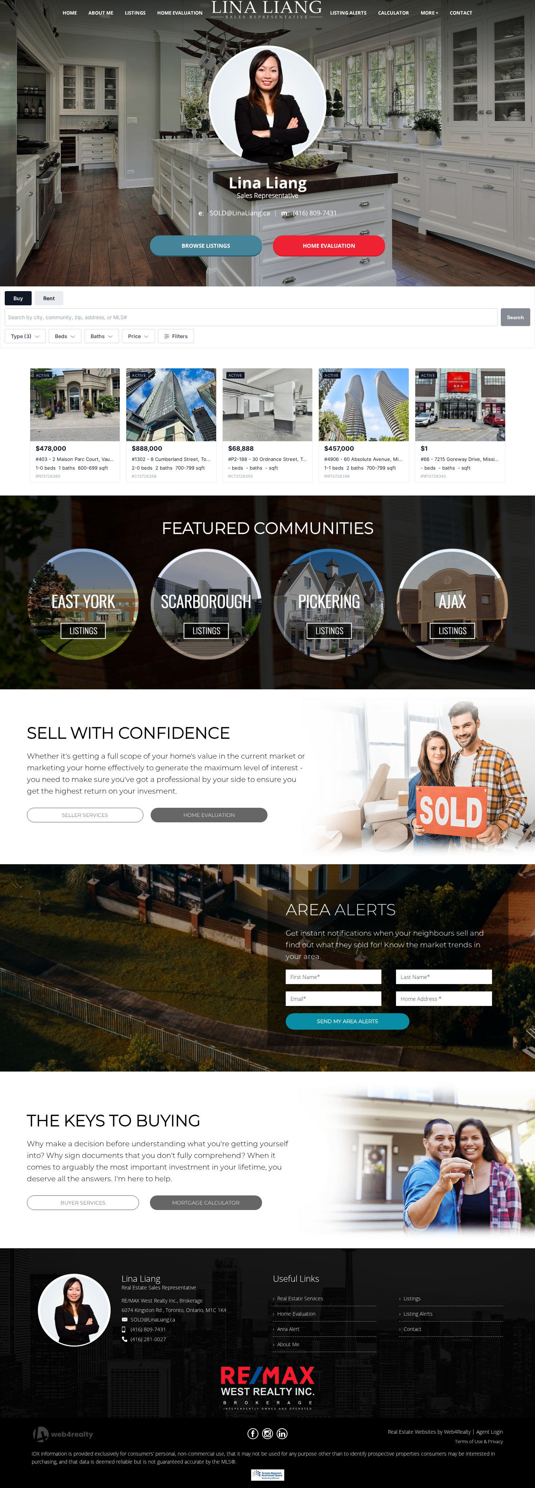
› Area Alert (286, 1329)
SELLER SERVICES (85, 815)
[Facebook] (252, 1433)
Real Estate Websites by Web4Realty (429, 1431)
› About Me (286, 1344)
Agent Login (489, 1431)
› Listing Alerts (416, 1313)
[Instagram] (267, 1433)
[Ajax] (452, 604)
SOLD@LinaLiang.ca (153, 1319)
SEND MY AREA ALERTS (347, 1021)
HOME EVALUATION (329, 245)
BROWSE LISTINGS (206, 245)
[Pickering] (329, 604)
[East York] (83, 604)
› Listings (410, 1298)
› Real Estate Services (298, 1298)
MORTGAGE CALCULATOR (205, 1202)
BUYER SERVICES (83, 1202)
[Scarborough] (206, 604)
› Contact (410, 1329)
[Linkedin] (282, 1433)
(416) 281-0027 (148, 1339)
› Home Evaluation (294, 1313)
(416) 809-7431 (148, 1329)
